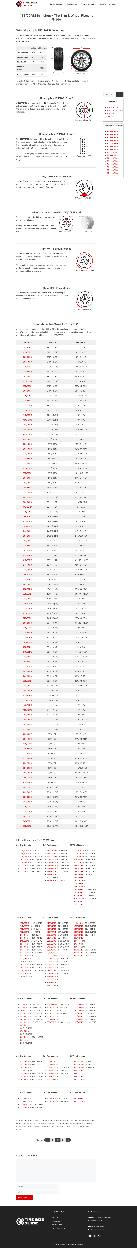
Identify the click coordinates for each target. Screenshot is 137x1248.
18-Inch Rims (112, 146)
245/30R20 (28, 821)
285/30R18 (51, 880)
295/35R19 (27, 425)
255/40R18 (27, 758)
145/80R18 (27, 415)
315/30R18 (78, 898)
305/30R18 (78, 895)
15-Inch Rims (112, 137)
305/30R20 (28, 410)
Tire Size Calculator (56, 4)
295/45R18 (78, 953)
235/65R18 (51, 1007)
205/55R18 (27, 488)
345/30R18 (27, 724)
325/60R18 (51, 1077)
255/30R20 (28, 778)
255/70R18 (24, 1065)
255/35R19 (27, 763)
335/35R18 (27, 405)
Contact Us (56, 1221)
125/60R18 (24, 851)
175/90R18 (51, 1004)
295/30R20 (28, 473)
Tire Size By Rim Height (108, 4)
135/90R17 (27, 579)
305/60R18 (25, 1080)
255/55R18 (25, 1022)
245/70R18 (78, 1010)
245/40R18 (78, 872)
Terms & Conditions (58, 1228)
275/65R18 (24, 1074)
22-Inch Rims (112, 158)
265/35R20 (28, 386)
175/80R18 (24, 1010)
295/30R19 (27, 768)
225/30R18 (25, 866)
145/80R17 (27, 705)
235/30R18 (25, 869)
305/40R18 (51, 968)
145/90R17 (27, 347)
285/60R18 (78, 1022)
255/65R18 (78, 1013)
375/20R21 (27, 512)
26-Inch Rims (112, 167)
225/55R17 (27, 546)
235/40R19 (27, 633)
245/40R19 (27, 565)
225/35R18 (51, 863)
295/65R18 (51, 1071)
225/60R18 (78, 926)
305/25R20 (28, 782)
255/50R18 (78, 935)
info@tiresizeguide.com (100, 1230)
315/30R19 (27, 637)
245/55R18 (78, 932)
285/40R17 (27, 739)
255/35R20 (28, 468)
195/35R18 (24, 857)
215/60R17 (27, 396)
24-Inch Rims (112, 164)
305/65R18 (51, 1074)
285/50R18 (25, 1037)
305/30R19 (27, 691)
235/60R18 (25, 1016)
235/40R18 (78, 869)
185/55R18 (27, 749)
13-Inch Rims (112, 131)
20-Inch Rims (112, 152)
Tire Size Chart (72, 4)
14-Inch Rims (112, 134)
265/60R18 (51, 1016)
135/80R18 (27, 604)
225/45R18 (27, 753)
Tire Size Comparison (88, 4)
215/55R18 (27, 352)
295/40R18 (27, 362)
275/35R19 (27, 589)
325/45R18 (25, 1040)
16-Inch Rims (112, 140)
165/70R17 (27, 710)
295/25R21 (27, 536)
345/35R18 (51, 983)
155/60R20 (27, 381)
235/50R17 (27, 657)
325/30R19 (27, 570)
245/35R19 (27, 816)
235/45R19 (27, 372)
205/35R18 (25, 860)
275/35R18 (78, 883)
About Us (55, 1217)
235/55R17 (27, 401)
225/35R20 (28, 695)
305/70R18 (78, 1068)
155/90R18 (24, 1004)
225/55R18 (51, 941)
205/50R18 (27, 715)
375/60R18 (24, 1107)
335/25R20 (28, 594)
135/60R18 (51, 854)
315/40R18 (51, 971)
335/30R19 (27, 502)
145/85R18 (51, 926)
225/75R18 (78, 1004)
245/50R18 (51, 947)
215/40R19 (27, 811)
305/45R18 (78, 956)
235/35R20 (28, 613)
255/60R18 (51, 1013)
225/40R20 (28, 434)
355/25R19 (27, 773)
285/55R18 (51, 1022)
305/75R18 (51, 1098)
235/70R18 (51, 1010)
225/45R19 (27, 459)
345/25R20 (28, 526)
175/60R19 (27, 367)
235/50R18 (27, 357)
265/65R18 (78, 1016)
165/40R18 (24, 854)
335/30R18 (27, 802)
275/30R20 (28, 618)
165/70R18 (27, 420)
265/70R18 (24, 1068)
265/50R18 (78, 938)
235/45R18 (27, 666)
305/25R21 (27, 483)
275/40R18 (27, 555)
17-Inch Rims (112, 143)
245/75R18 (24, 1062)
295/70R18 (78, 1065)
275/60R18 (78, 1019)
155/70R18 (24, 929)
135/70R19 (27, 628)
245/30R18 (25, 872)
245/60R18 (25, 1019)
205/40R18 (51, 860)
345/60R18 (78, 1077)
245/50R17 (27, 584)
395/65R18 (78, 1098)
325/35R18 (27, 454)
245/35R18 (51, 869)
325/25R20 (28, 642)
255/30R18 (51, 872)
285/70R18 (51, 1068)
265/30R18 (51, 874)
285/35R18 (27, 797)
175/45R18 (51, 857)
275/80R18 (24, 1098)
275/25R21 (27, 647)
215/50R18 (27, 608)
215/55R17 (27, 652)
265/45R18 (51, 953)
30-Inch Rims (112, 173)
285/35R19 (27, 497)
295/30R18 (78, 892)
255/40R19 (27, 463)
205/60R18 (51, 935)
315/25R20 (27, 700)
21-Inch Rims (112, 155)
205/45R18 (78, 860)
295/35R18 (27, 720)
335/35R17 (27, 686)
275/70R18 (51, 1062)
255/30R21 (27, 478)
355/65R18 (51, 1101)
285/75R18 (78, 1062)
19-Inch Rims (112, 149)
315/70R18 (24, 1104)
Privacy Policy (57, 1225)
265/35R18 (78, 877)
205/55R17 (27, 787)
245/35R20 (28, 521)
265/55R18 (25, 1025)
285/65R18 (25, 1077)
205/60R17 (27, 541)
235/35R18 (51, 866)
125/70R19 (27, 807)
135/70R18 (78, 851)
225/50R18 (27, 492)
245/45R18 (27, 550)
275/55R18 (24, 1031)
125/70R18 (51, 851)
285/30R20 (28, 575)
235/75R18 (78, 1007)
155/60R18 (78, 857)
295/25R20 (28, 826)
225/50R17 (27, 792)
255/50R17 (27, 439)
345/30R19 (27, 430)
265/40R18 (27, 671)
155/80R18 (51, 929)
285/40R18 (27, 449)
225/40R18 (78, 866)
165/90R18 (24, 1007)
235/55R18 (78, 929)
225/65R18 (25, 1013)
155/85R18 (78, 923)
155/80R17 (27, 517)
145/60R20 (27, 507)
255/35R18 (78, 874)
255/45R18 (27, 444)
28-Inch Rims (112, 170)
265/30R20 (28, 681)
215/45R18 (78, 863)
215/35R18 (24, 863)
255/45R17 (27, 734)
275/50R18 (78, 944)
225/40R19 (27, 729)
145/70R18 (27, 744)
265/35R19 (27, 676)
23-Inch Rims (112, 161)
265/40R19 (27, 376)
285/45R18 (78, 950)
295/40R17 (27, 662)
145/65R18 (78, 854)
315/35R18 (27, 560)
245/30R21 (27, 531)
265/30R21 (27, 391)
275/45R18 (51, 959)
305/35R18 (27, 623)
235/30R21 (27, 599)
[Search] (119, 94)
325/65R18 (78, 1071)
